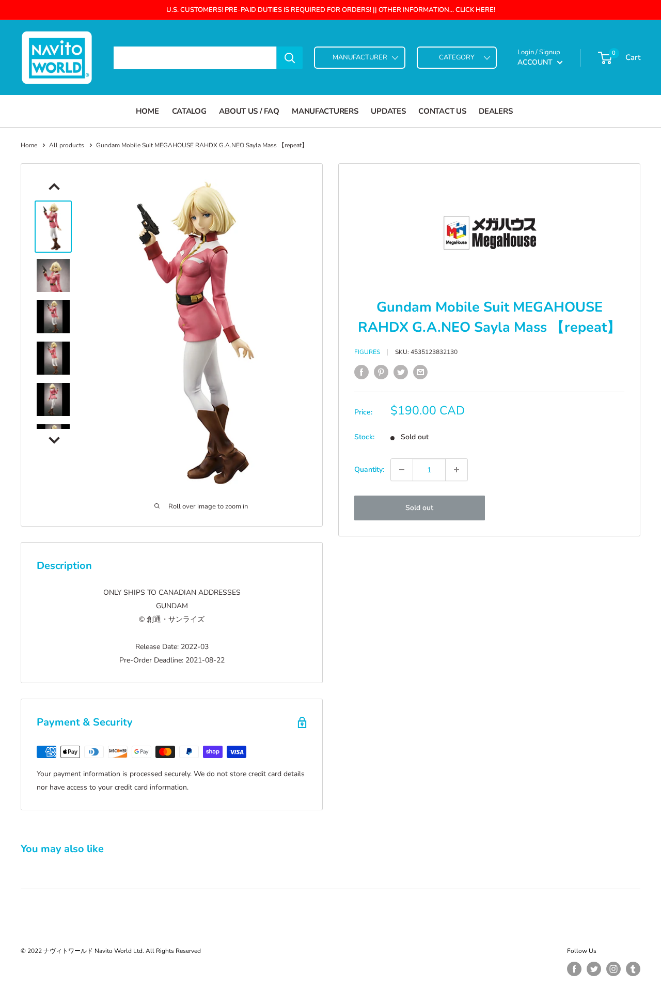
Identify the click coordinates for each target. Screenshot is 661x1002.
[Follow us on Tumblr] (633, 969)
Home (147, 111)
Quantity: (369, 469)
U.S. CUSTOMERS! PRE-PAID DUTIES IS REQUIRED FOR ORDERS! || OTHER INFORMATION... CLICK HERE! (330, 9)
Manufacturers (325, 111)
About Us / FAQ (249, 111)
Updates (388, 111)
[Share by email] (420, 372)
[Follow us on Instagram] (613, 969)
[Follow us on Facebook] (574, 969)
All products (66, 145)
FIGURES (367, 352)
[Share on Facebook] (361, 372)
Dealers (495, 111)
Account (536, 62)
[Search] (290, 58)
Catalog (189, 111)
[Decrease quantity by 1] (402, 470)
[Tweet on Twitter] (401, 372)
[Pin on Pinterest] (381, 372)
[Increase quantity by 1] (456, 470)
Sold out (419, 508)
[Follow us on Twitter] (594, 969)
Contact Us (442, 111)
